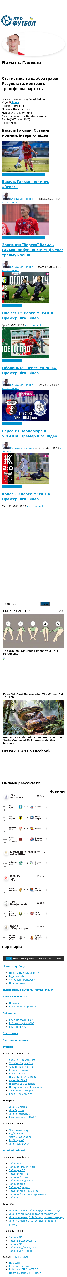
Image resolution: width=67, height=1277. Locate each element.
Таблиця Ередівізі (19, 1187)
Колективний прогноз (22, 1006)
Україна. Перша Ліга (21, 1063)
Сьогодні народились (17, 1040)
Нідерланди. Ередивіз (22, 1083)
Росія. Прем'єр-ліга (20, 1094)
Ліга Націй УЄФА (19, 1143)
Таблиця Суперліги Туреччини (27, 1194)
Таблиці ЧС (15, 1237)
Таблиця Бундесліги (21, 1180)
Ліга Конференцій (20, 1113)
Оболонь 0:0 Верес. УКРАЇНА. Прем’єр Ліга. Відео (29, 370)
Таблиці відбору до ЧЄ (22, 1247)
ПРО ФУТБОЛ (20, 1256)
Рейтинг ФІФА (17, 1026)
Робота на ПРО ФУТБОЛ (23, 1269)
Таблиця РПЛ (17, 1197)
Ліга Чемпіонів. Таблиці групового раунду (34, 1210)
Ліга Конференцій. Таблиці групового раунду (36, 1217)
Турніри (8, 1046)
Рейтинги (9, 1013)
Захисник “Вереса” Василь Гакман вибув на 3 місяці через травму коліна (32, 249)
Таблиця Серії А (18, 1177)
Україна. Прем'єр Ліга (22, 1060)
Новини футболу (14, 966)
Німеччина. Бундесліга (23, 1077)
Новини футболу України (30, 174)
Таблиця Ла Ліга (19, 1173)
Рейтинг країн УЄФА (21, 1020)
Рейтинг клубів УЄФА (21, 1023)
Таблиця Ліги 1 (18, 1184)
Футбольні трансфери (22, 979)
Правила (14, 1003)
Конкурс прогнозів (15, 996)
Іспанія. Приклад (19, 1070)
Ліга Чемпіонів (18, 1107)
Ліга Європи (16, 1110)
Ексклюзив (8, 174)
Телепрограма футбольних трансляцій (28, 990)
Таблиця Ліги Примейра (23, 1190)
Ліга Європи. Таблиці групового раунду (33, 1214)
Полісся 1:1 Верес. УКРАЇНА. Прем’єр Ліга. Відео (28, 315)
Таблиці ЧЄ (15, 1244)
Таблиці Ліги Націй (20, 1251)
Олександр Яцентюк (22, 198)
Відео (5, 305)
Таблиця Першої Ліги (22, 1167)
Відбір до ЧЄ (16, 1140)
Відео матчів (16, 976)
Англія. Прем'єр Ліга (21, 1066)
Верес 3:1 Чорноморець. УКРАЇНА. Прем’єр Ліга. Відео (29, 433)
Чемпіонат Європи (20, 1137)
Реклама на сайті (19, 1266)
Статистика (10, 1033)
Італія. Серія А (17, 1073)
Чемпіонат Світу (18, 1130)
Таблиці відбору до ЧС (22, 1240)
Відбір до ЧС (16, 1133)
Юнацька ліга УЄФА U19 (23, 1117)
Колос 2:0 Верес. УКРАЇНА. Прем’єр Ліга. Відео (26, 496)
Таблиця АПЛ (17, 1170)
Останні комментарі (21, 983)
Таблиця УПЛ (17, 1163)
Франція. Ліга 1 (18, 1080)
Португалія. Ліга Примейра (25, 1087)
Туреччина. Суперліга (22, 1090)
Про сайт (14, 1262)
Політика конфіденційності (25, 1273)
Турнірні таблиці (14, 1150)
